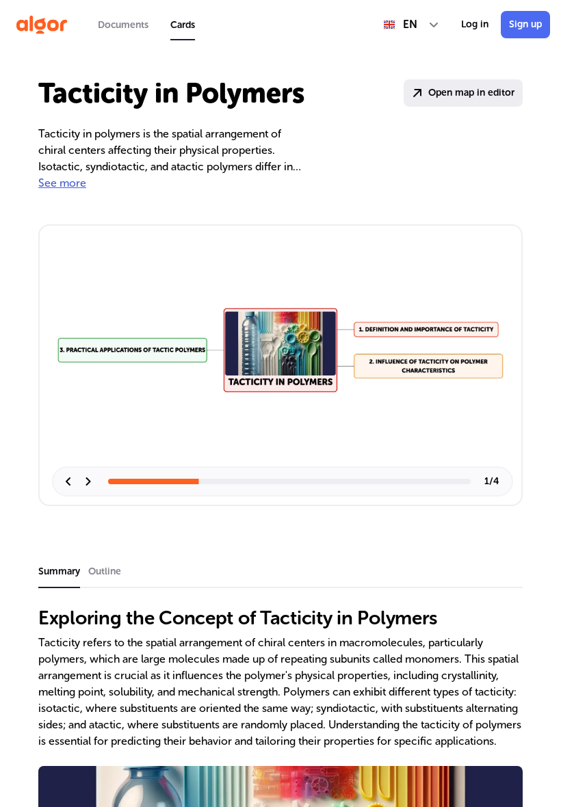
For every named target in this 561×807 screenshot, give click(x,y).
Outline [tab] (104, 571)
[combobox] (411, 25)
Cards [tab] (182, 25)
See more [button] (62, 182)
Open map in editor (471, 92)
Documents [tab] (123, 25)
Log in (474, 24)
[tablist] (146, 24)
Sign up (525, 24)
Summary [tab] (59, 571)
